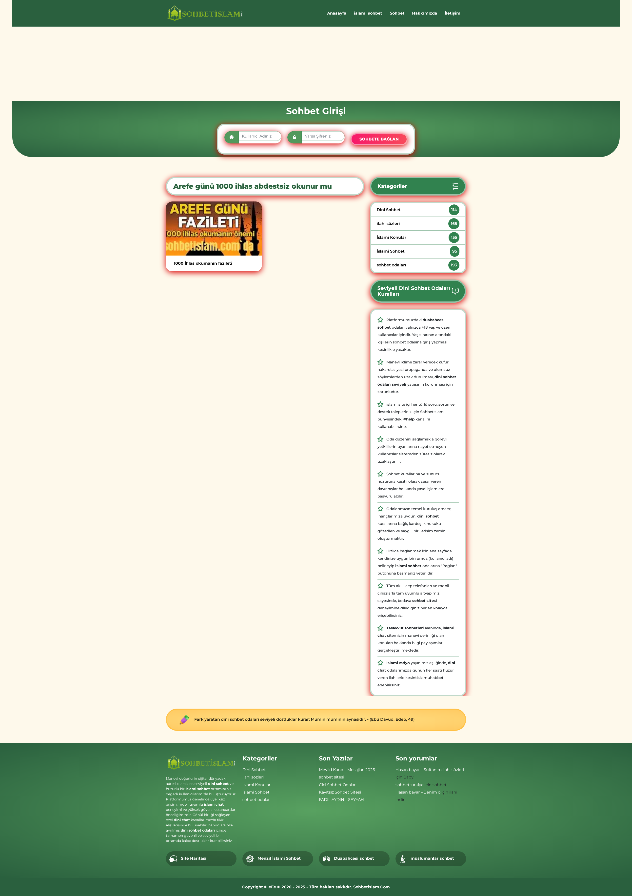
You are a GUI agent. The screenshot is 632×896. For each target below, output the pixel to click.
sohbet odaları (417, 265)
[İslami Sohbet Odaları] (205, 13)
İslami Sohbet (417, 251)
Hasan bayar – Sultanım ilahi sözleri (429, 769)
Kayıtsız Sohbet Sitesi (340, 792)
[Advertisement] (316, 63)
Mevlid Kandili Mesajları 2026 (347, 769)
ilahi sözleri (417, 223)
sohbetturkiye (409, 784)
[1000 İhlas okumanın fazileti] (214, 228)
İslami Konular (417, 237)
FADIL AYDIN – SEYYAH (341, 799)
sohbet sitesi (331, 777)
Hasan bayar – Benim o (417, 792)
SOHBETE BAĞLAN (379, 139)
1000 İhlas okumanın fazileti (203, 263)
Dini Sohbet (417, 209)
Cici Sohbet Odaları (337, 784)
